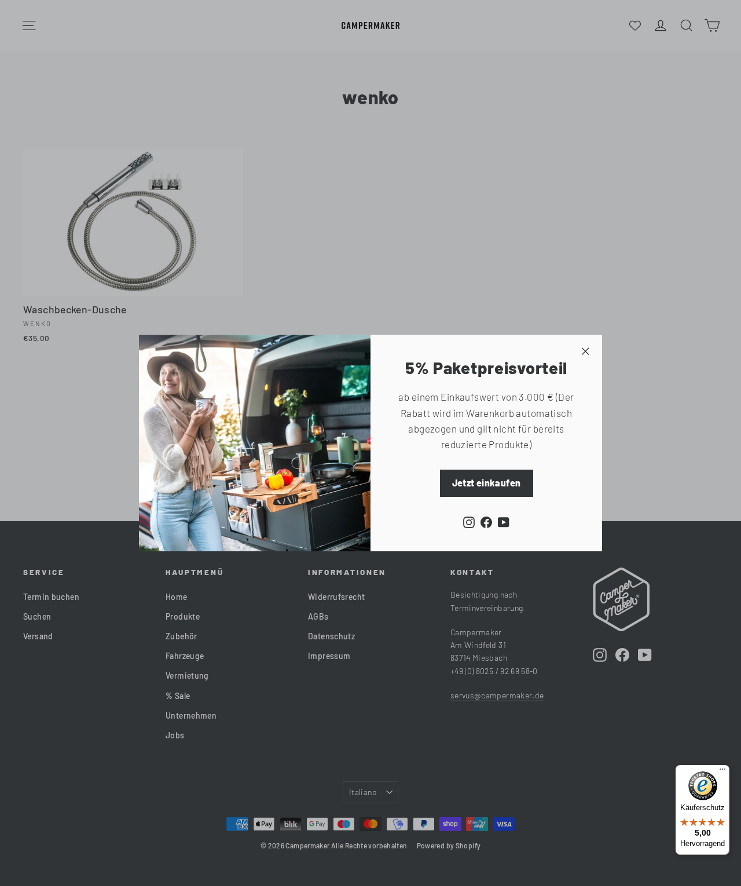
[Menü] (722, 772)
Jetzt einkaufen (486, 482)
